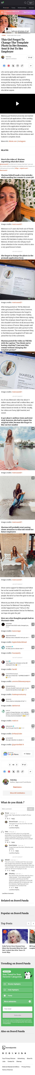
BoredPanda (11, 2)
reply (13, 818)
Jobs (3, 1061)
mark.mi (15, 721)
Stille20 (7, 860)
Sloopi (7, 813)
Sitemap (18, 1061)
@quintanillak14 (18, 745)
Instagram (22, 141)
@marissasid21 (4, 164)
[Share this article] (31, 66)
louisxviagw (16, 631)
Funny (4, 35)
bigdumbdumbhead (19, 642)
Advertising (21, 1058)
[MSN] (22, 1053)
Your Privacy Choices (8, 1058)
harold (14, 669)
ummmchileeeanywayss (21, 681)
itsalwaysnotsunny (19, 694)
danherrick (16, 706)
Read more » (17, 787)
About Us (29, 1058)
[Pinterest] (9, 1053)
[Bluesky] (15, 1053)
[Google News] (25, 1053)
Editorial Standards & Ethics (10, 1067)
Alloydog (12, 873)
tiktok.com (13, 141)
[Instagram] (6, 1053)
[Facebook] (3, 1053)
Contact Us (11, 1061)
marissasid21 (17, 224)
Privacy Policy (26, 1067)
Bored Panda (9, 1048)
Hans (6, 831)
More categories (10, 1001)
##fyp (16, 168)
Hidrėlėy (8, 56)
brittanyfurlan (17, 734)
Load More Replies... (14, 827)
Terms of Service (7, 1070)
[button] (28, 923)
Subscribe (17, 1015)
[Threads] (19, 1053)
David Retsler (13, 845)
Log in (30, 2)
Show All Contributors (17, 793)
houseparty (16, 653)
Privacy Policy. (7, 1023)
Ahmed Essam (13, 821)
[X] (12, 1053)
